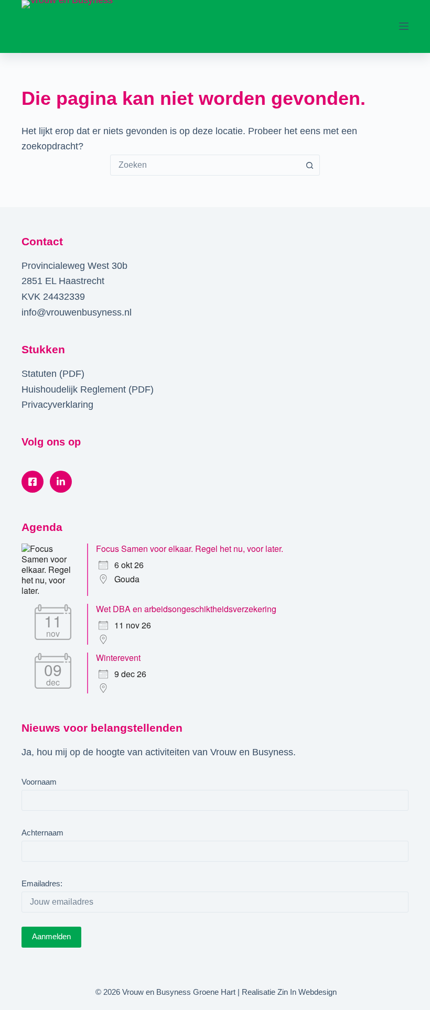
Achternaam (42, 832)
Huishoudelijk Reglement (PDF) (88, 389)
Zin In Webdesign (307, 991)
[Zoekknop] (309, 165)
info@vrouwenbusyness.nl (77, 312)
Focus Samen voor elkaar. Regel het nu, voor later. (189, 548)
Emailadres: (42, 883)
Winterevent (118, 657)
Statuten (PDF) (53, 373)
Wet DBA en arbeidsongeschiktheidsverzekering (186, 609)
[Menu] (403, 26)
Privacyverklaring (57, 404)
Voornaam (39, 781)
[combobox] (205, 165)
